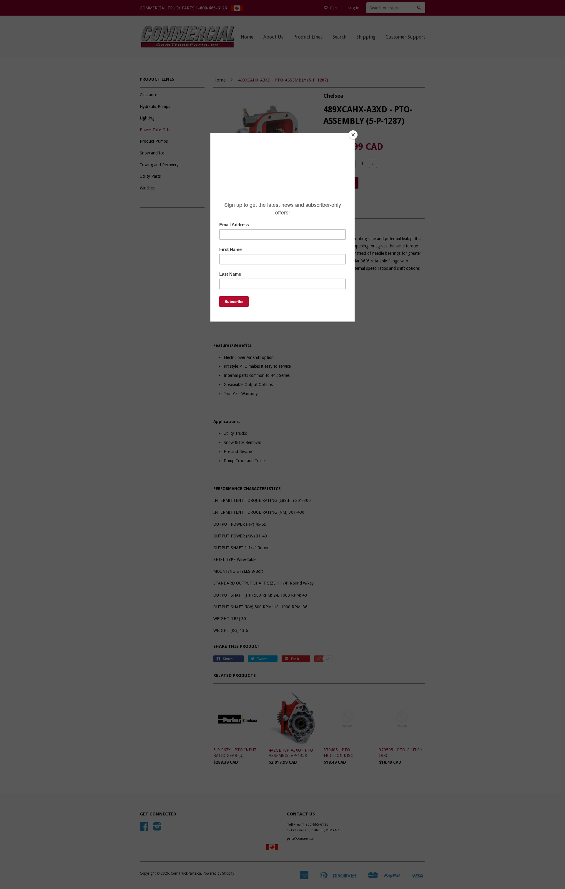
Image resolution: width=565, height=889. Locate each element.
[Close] (353, 134)
